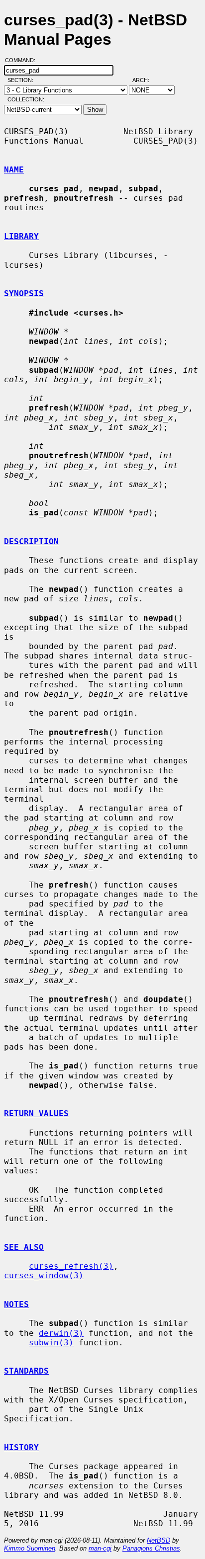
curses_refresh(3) (71, 1266)
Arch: (145, 80)
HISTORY (21, 1447)
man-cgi (100, 1548)
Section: (22, 80)
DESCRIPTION (31, 541)
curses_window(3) (44, 1275)
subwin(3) (51, 1342)
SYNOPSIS (24, 293)
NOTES (16, 1304)
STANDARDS (26, 1371)
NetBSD (158, 1540)
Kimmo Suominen (29, 1548)
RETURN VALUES (36, 1113)
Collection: (25, 99)
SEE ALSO (24, 1247)
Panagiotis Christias (151, 1548)
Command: (23, 60)
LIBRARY (21, 236)
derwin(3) (61, 1333)
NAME (14, 169)
